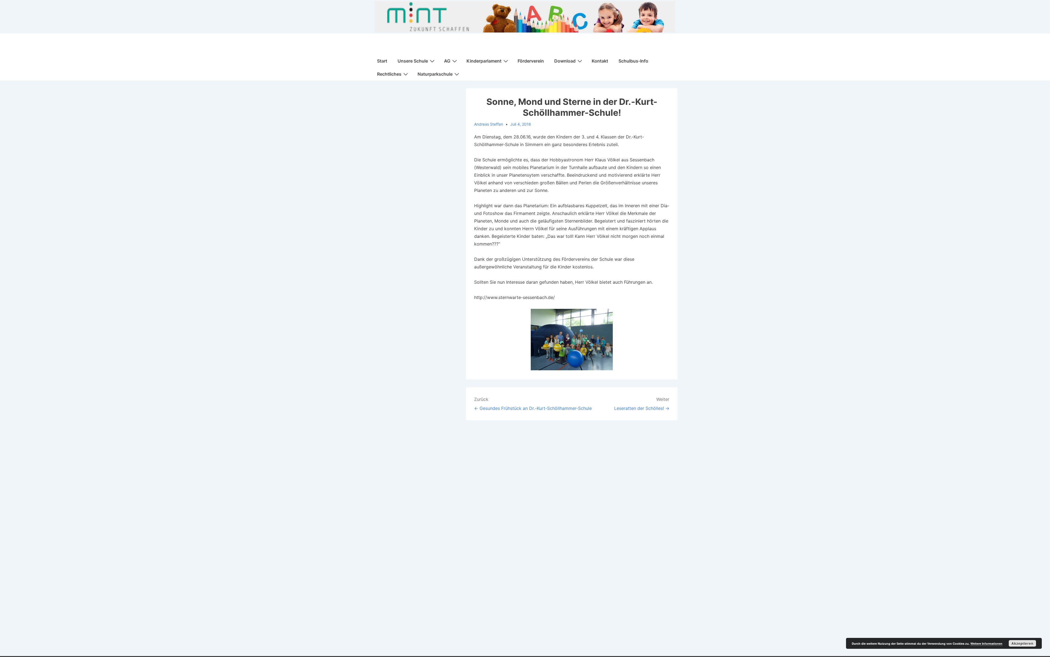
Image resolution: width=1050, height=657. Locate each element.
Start (382, 61)
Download (565, 61)
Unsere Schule (413, 61)
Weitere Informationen (986, 643)
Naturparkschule (435, 74)
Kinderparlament (483, 61)
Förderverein (531, 61)
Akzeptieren (1022, 643)
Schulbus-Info (633, 61)
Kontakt (600, 61)
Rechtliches (389, 74)
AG (447, 61)
